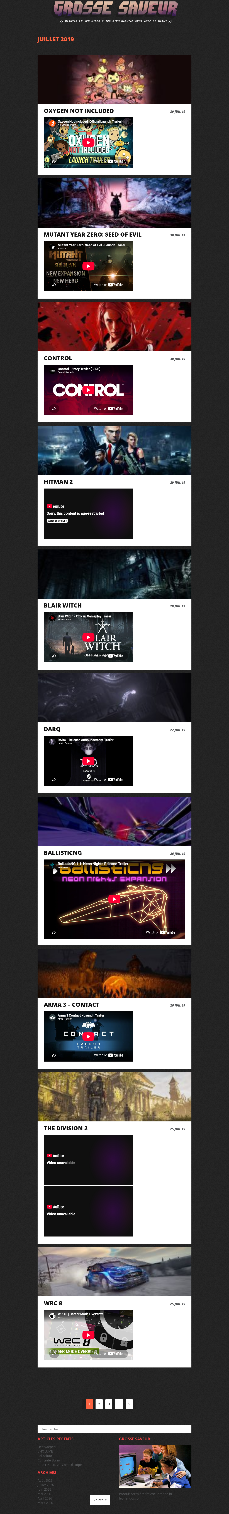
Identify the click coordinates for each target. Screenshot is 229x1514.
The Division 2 (66, 1128)
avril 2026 (45, 1498)
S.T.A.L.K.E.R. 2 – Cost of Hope (60, 1465)
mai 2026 (44, 1494)
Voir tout (100, 1500)
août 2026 (45, 1480)
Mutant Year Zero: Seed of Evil (93, 234)
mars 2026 (45, 1503)
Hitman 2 (58, 482)
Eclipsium (45, 1456)
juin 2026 (44, 1489)
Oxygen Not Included (79, 111)
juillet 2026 (46, 1485)
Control (58, 358)
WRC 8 (53, 1303)
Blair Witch (63, 605)
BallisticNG (63, 852)
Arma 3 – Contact (71, 1004)
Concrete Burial (49, 1460)
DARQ (52, 729)
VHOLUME (45, 1451)
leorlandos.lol (129, 1498)
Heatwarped (47, 1447)
